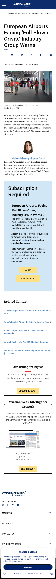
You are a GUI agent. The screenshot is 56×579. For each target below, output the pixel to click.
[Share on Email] (12, 55)
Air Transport (21, 14)
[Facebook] (8, 505)
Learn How (28, 278)
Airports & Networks (40, 14)
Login (28, 270)
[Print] (51, 55)
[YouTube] (13, 505)
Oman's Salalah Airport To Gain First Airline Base (26, 322)
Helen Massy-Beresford (13, 64)
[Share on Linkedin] (22, 55)
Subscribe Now (27, 391)
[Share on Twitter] (31, 55)
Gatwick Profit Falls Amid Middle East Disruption (26, 342)
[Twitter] (3, 505)
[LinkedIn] (18, 505)
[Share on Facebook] (41, 55)
